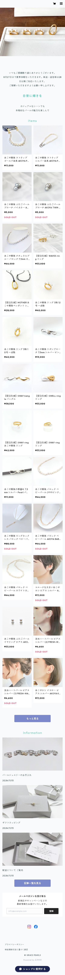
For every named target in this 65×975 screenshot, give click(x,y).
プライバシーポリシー (14, 944)
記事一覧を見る (32, 883)
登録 (51, 911)
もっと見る (32, 718)
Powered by (29, 960)
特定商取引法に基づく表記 (16, 949)
